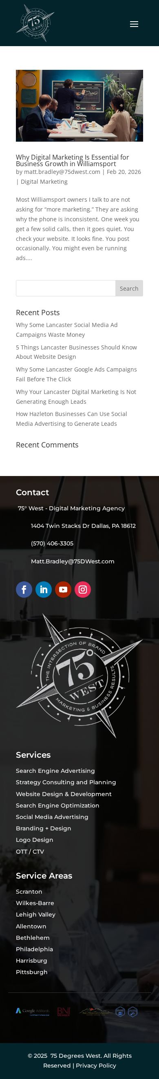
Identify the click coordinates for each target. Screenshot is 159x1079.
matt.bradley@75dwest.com (62, 172)
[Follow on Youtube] (63, 589)
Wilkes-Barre (35, 903)
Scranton (29, 891)
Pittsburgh (32, 972)
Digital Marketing (44, 181)
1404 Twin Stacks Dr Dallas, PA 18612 (83, 525)
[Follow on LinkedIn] (43, 589)
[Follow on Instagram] (83, 589)
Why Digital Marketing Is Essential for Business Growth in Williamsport (72, 160)
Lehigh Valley (35, 914)
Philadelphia (34, 949)
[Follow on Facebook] (24, 589)
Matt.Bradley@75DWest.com (73, 561)
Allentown (31, 926)
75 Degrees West (76, 1055)
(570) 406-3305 (52, 543)
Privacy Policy (96, 1065)
